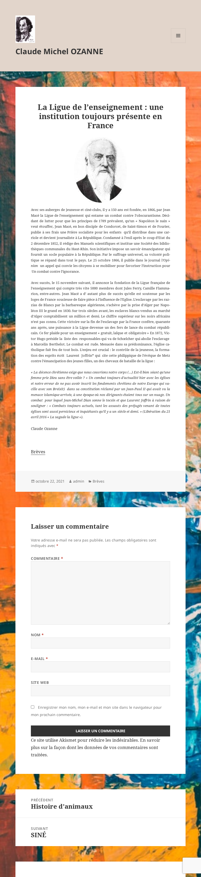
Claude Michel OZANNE (59, 51)
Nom (37, 634)
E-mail (39, 658)
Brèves (38, 452)
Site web (40, 682)
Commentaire (47, 558)
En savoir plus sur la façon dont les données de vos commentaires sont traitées (95, 747)
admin (78, 481)
